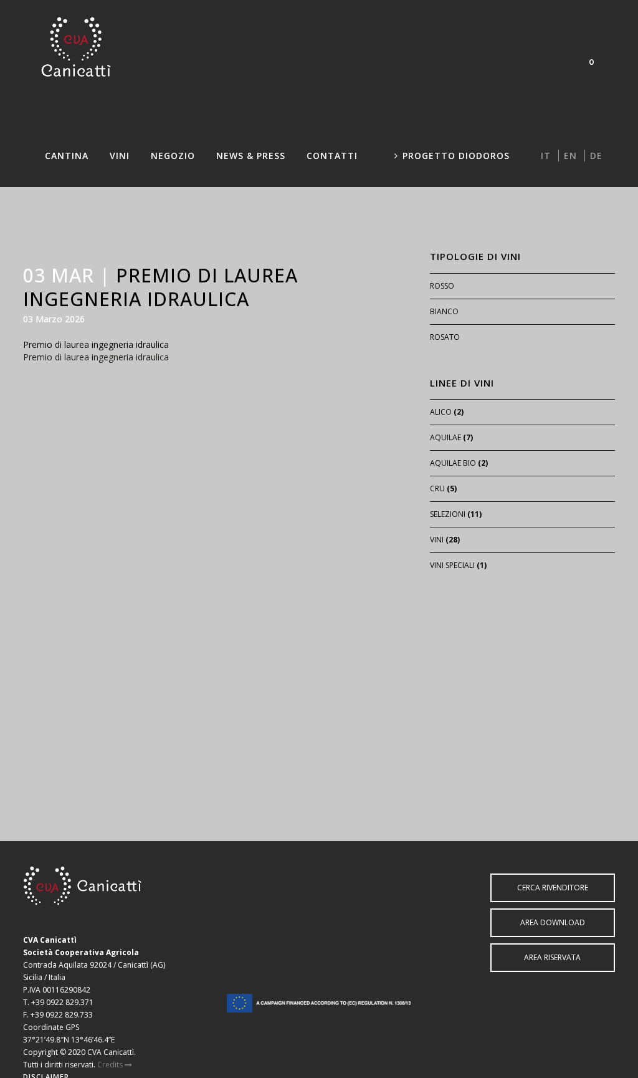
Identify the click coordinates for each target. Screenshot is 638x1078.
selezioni (447, 514)
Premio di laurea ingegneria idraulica (96, 344)
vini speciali (452, 565)
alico (441, 412)
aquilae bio (453, 463)
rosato (445, 337)
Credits (111, 1064)
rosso (442, 286)
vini (437, 539)
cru (437, 488)
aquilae (445, 437)
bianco (444, 311)
